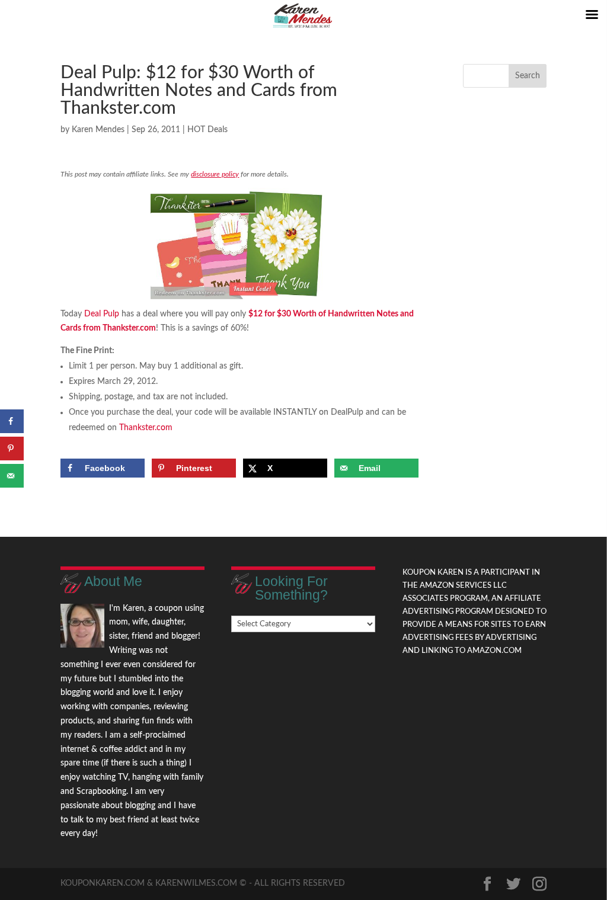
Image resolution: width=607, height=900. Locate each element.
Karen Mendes (98, 130)
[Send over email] (12, 476)
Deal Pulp (101, 314)
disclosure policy (215, 174)
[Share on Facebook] (12, 421)
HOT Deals (207, 130)
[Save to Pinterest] (12, 448)
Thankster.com (145, 428)
